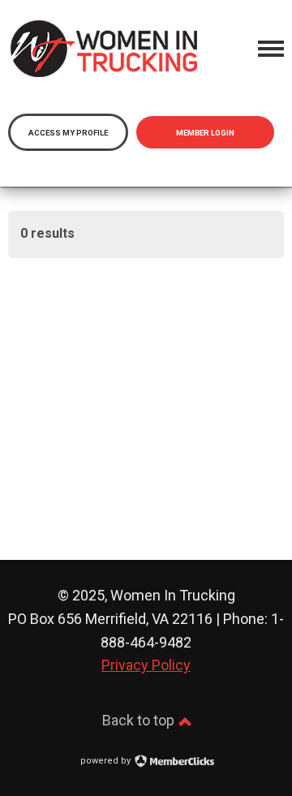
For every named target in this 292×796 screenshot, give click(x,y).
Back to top (140, 720)
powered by (106, 760)
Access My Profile (68, 132)
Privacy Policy (146, 664)
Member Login (205, 132)
